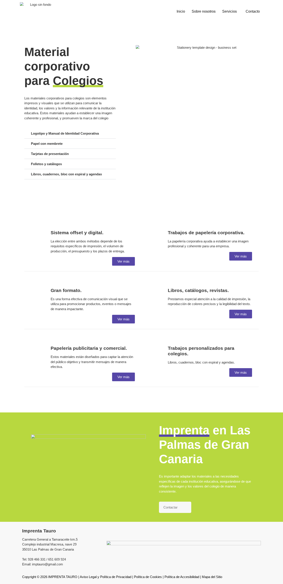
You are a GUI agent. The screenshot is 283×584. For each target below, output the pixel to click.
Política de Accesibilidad (181, 577)
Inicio (181, 11)
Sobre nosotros (204, 11)
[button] (230, 11)
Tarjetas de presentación (50, 154)
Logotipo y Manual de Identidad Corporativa (65, 133)
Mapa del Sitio (212, 577)
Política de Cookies (148, 577)
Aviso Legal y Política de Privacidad (105, 577)
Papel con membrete (47, 143)
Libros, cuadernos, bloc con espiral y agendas (66, 174)
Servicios (229, 11)
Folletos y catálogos (46, 164)
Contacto (253, 11)
